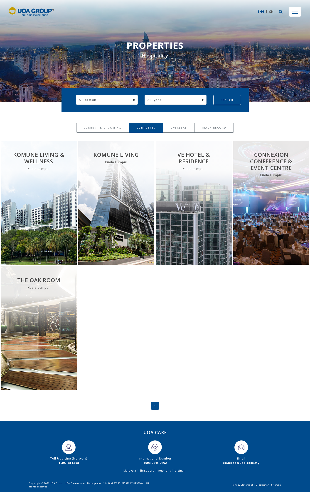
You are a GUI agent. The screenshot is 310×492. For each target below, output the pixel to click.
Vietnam (181, 470)
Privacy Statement (242, 484)
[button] (281, 11)
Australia (164, 470)
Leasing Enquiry (39, 241)
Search (227, 100)
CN (271, 11)
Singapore (147, 470)
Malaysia (129, 470)
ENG (261, 11)
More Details (39, 229)
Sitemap (276, 484)
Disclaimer (262, 484)
